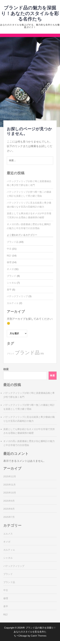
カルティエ (12, 303)
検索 (6, 369)
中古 (9, 248)
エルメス (8, 533)
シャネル (11, 282)
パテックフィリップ (17, 296)
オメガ (10, 269)
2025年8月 (9, 508)
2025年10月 (9, 492)
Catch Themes (38, 635)
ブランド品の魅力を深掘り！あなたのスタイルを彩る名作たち (30, 13)
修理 (9, 262)
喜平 (9, 289)
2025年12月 (9, 476)
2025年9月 (9, 500)
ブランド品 (12, 242)
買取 (42, 354)
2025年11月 (9, 484)
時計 (9, 255)
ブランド (11, 276)
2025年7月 (9, 517)
